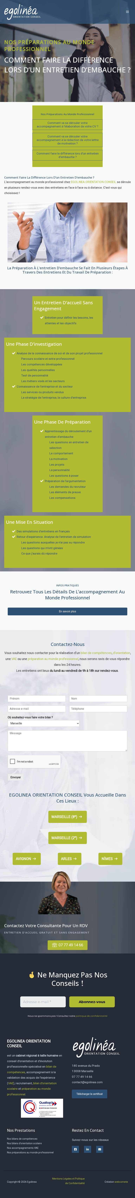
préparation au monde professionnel (53, 659)
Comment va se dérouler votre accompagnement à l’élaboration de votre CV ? (67, 124)
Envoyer (16, 777)
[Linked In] (87, 1149)
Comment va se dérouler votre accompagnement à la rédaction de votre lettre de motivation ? (68, 140)
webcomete (121, 1181)
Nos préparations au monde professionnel (30, 1152)
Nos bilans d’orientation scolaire (24, 1143)
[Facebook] (75, 1149)
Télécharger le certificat (89, 1094)
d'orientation (121, 653)
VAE (14, 659)
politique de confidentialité (91, 1016)
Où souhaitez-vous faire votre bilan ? (30, 717)
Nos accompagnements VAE (23, 1148)
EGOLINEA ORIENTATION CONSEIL (93, 182)
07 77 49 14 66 (82, 1076)
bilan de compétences (96, 653)
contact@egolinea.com (87, 1082)
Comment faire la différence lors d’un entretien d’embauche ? (68, 155)
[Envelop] (99, 1149)
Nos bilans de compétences (22, 1138)
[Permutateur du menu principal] (128, 12)
